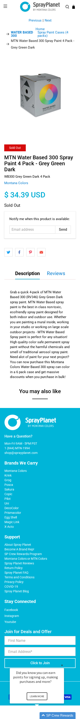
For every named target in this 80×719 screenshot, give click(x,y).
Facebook (11, 610)
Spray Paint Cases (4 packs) (39, 34)
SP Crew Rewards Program (23, 554)
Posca (8, 485)
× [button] (62, 665)
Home (40, 29)
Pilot (7, 498)
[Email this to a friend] (41, 252)
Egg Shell (10, 517)
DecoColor (11, 508)
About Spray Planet (17, 544)
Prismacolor (12, 512)
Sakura (9, 489)
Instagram (11, 616)
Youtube (10, 622)
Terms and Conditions (19, 577)
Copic (8, 494)
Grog (7, 480)
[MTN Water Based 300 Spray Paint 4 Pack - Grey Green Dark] (40, 95)
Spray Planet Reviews (19, 563)
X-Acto (9, 526)
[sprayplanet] (40, 6)
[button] (42, 715)
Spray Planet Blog (16, 591)
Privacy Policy (14, 582)
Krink (8, 475)
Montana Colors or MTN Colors (25, 558)
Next (48, 20)
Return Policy (13, 568)
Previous (35, 20)
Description (27, 273)
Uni (6, 503)
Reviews (56, 273)
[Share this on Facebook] (19, 252)
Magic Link (11, 522)
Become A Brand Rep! (19, 549)
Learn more (37, 696)
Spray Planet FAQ (16, 572)
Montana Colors (16, 183)
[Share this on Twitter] (8, 252)
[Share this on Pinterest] (30, 252)
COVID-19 (11, 586)
